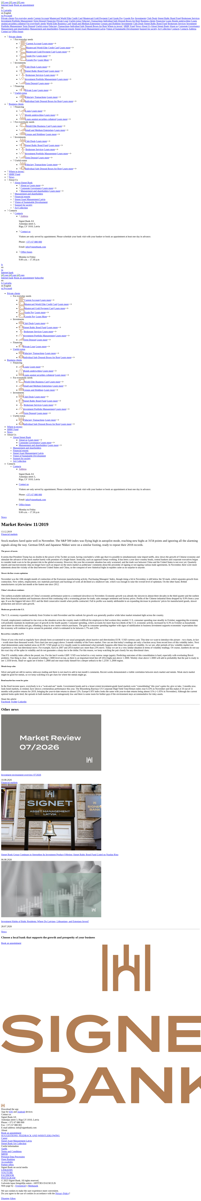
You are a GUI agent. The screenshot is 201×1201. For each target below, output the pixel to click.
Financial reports (66, 29)
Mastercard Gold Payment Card (98, 18)
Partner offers (7, 1164)
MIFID (4, 1154)
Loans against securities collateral (40, 119)
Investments (140, 18)
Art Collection (164, 29)
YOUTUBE (7, 1172)
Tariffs (4, 1149)
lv (2, 264)
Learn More (43, 60)
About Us (146, 26)
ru (2, 270)
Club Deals (152, 18)
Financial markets (9, 534)
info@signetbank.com (35, 247)
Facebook (5, 701)
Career (4, 1138)
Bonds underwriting (181, 21)
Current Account (41, 18)
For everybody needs (36, 23)
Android (21, 1112)
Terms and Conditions (11, 1151)
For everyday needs (24, 18)
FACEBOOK (7, 1175)
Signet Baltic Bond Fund (169, 18)
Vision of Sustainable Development (122, 29)
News (138, 26)
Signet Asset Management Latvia (90, 29)
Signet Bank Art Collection (13, 1143)
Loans (168, 21)
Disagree (5, 1198)
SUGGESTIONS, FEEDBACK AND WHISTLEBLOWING (30, 1135)
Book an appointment (24, 5)
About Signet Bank (160, 26)
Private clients (7, 18)
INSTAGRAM (8, 1178)
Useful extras (75, 21)
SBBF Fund (129, 26)
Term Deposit (39, 21)
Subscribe (39, 278)
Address (192, 29)
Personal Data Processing (13, 1156)
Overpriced (20, 1186)
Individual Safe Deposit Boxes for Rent (121, 21)
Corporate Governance (189, 26)
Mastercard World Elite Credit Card (66, 18)
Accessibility (7, 1162)
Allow (13, 1198)
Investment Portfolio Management (17, 21)
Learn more (47, 43)
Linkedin (22, 701)
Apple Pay (118, 18)
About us (173, 26)
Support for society (148, 29)
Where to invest (115, 26)
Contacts (175, 29)
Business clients (148, 21)
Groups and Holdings (111, 23)
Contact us (6, 31)
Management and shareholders (15, 29)
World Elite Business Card (58, 23)
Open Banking (8, 1159)
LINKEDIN (7, 1170)
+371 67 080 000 (34, 242)
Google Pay (128, 18)
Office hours (17, 31)
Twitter (14, 701)
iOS (11, 1112)
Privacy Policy (62, 1193)
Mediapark (33, 1186)
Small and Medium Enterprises (86, 23)
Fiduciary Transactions (92, 21)
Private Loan (62, 21)
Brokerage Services (190, 18)
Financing (51, 21)
